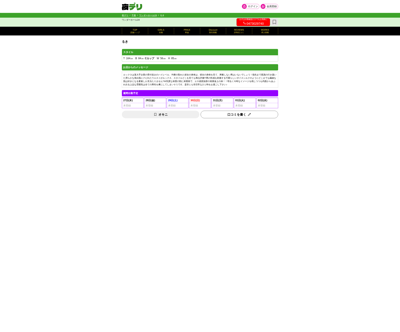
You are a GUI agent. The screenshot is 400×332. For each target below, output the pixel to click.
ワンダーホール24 (148, 15)
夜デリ (125, 15)
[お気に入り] (274, 22)
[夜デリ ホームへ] (132, 6)
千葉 (134, 15)
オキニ (163, 114)
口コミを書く (237, 114)
